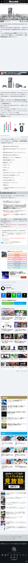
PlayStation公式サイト (13, 224)
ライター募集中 (12, 538)
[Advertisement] (14, 55)
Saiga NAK (14, 2)
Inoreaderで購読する (19, 303)
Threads (24, 296)
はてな (19, 295)
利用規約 (19, 536)
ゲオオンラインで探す (18, 264)
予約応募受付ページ (8, 214)
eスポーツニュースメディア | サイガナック (14, 552)
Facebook (3, 296)
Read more (23, 277)
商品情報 (2, 21)
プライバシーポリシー (5, 538)
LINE (14, 296)
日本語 (24, 1)
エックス (9, 296)
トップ (3, 536)
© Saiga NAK (14, 559)
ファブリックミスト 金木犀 (22, 371)
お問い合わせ (14, 536)
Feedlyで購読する (7, 303)
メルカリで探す (18, 256)
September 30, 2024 (8, 243)
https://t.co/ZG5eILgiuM (15, 238)
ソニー (11, 285)
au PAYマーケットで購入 (17, 260)
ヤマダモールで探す (17, 262)
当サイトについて (8, 536)
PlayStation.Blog (25, 90)
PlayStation (4, 285)
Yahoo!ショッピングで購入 (17, 258)
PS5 (8, 285)
